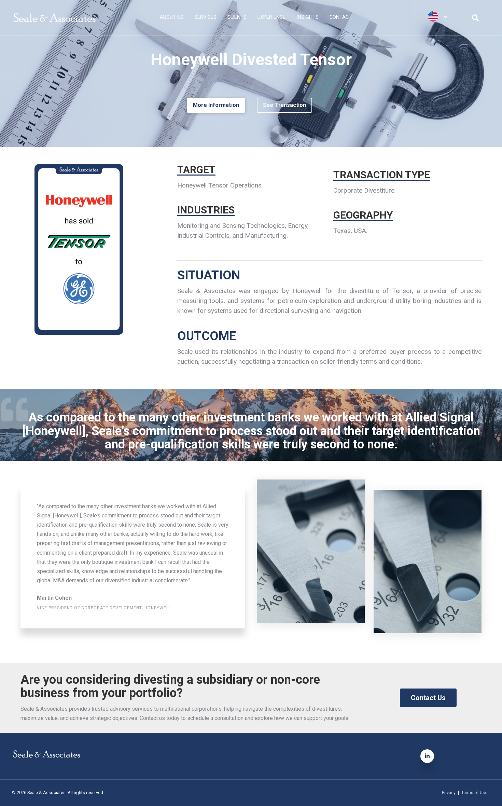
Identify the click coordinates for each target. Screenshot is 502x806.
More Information (216, 105)
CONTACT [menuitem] (341, 17)
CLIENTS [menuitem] (237, 17)
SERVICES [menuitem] (205, 17)
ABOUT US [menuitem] (171, 17)
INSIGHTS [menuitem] (307, 17)
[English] (438, 17)
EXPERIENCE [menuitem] (271, 17)
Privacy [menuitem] (449, 793)
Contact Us (428, 698)
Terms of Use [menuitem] (474, 793)
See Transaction (284, 105)
